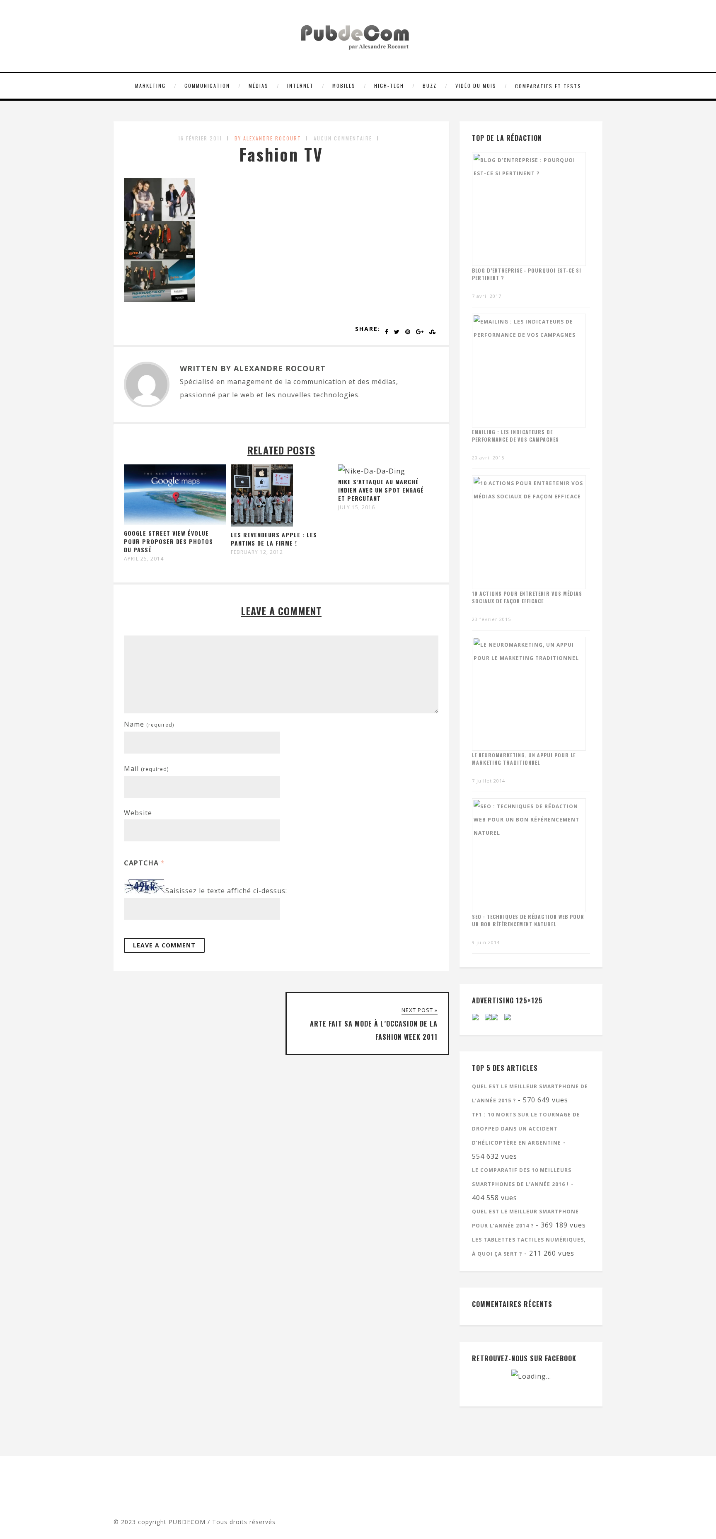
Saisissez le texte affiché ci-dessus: (226, 891)
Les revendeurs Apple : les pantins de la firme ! (274, 538)
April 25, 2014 (144, 559)
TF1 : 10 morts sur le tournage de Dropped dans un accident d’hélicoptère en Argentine (526, 1128)
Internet (300, 85)
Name (149, 724)
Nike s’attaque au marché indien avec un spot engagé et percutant (381, 490)
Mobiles (344, 85)
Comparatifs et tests (548, 85)
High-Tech (389, 85)
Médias (258, 85)
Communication (207, 85)
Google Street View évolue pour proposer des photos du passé (168, 541)
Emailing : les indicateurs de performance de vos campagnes (515, 435)
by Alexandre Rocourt (268, 138)
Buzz (430, 85)
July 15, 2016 (356, 507)
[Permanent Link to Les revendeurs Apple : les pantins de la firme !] (262, 524)
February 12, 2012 (257, 552)
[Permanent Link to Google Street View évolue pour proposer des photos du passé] (175, 522)
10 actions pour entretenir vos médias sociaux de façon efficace (527, 597)
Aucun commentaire (343, 138)
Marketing (150, 85)
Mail (146, 768)
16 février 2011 (200, 138)
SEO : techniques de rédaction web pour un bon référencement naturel (528, 920)
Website (138, 812)
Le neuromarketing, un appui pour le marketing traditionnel (524, 758)
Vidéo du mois (475, 85)
